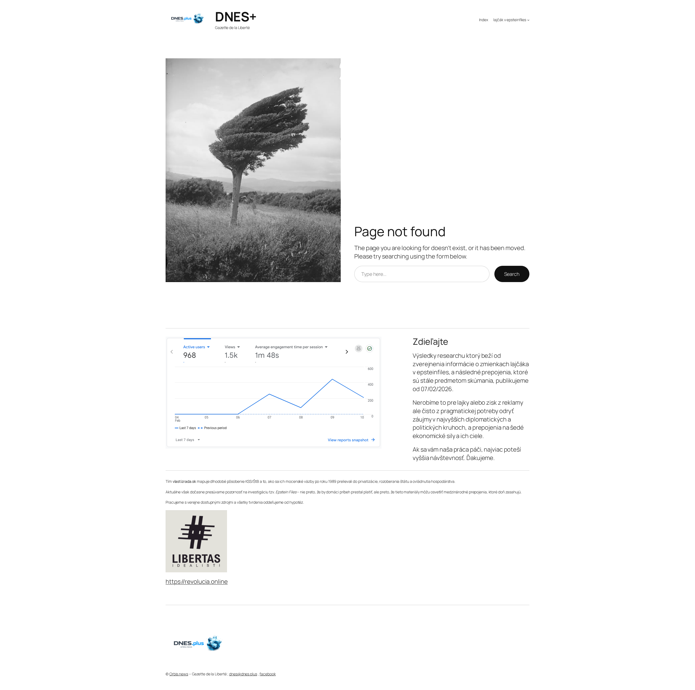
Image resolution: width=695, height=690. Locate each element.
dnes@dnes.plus (243, 673)
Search (512, 274)
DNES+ (236, 16)
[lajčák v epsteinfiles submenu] (528, 19)
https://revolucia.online (197, 581)
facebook (268, 673)
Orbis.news (178, 673)
